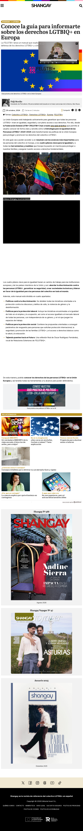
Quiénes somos (8, 805)
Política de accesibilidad (49, 809)
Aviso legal (40, 805)
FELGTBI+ (58, 114)
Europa (50, 114)
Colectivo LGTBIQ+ (20, 114)
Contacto (20, 805)
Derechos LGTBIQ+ (37, 114)
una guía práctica (58, 126)
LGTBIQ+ (16, 22)
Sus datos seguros (54, 805)
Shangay (6, 22)
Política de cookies (31, 809)
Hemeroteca (30, 805)
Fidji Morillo (16, 102)
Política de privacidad (71, 805)
